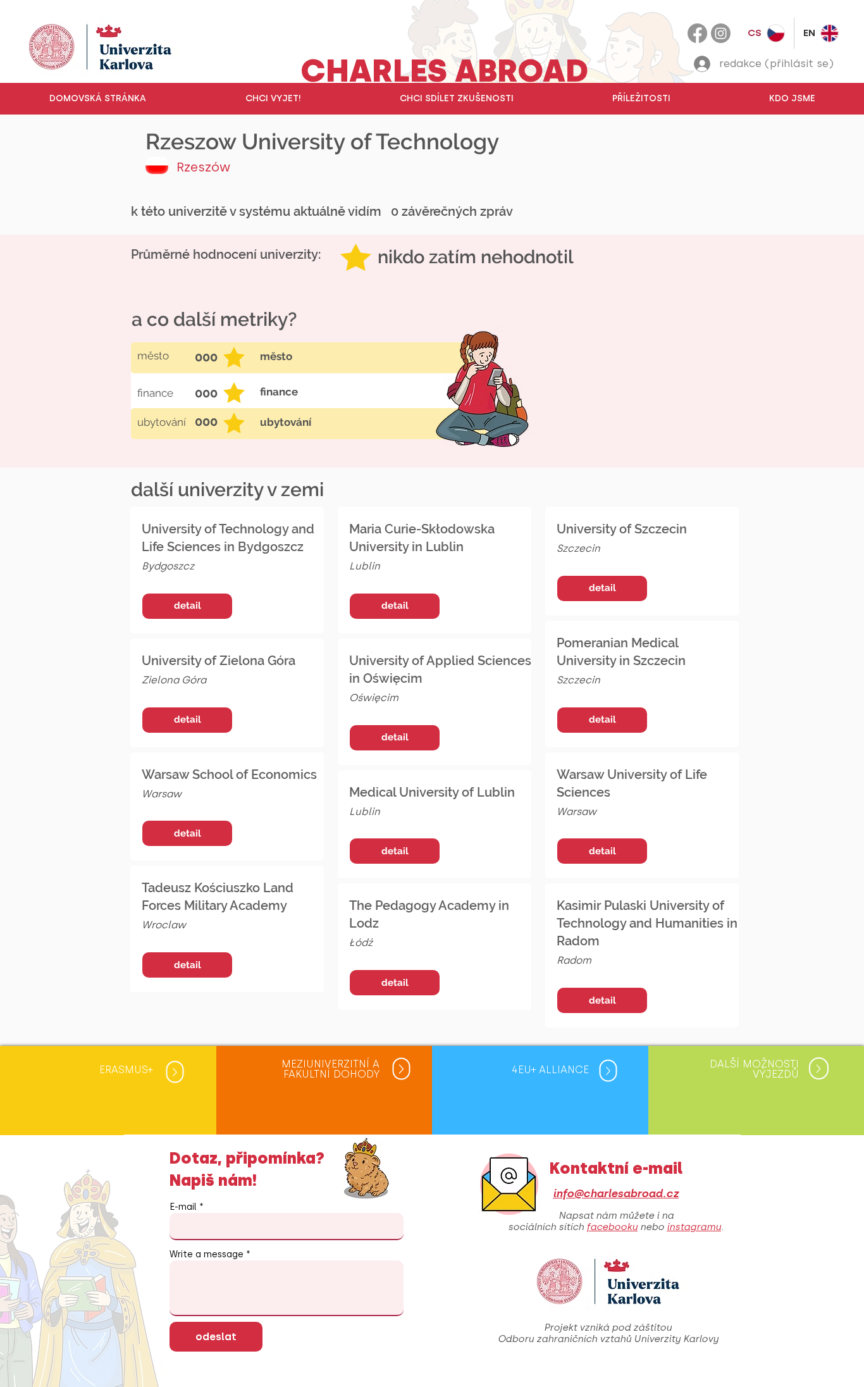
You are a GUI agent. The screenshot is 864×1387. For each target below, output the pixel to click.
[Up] (175, 1072)
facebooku (612, 1227)
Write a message (207, 1254)
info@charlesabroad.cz (616, 1193)
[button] (272, 99)
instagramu (694, 1227)
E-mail (183, 1207)
